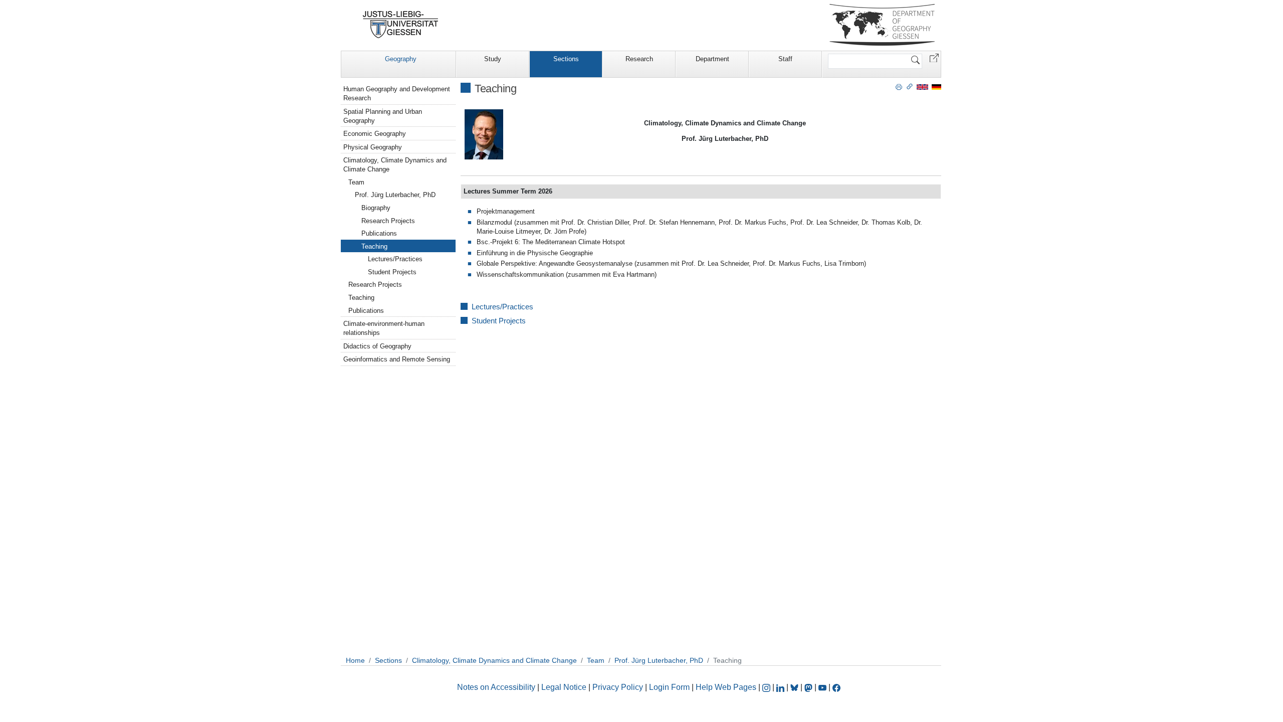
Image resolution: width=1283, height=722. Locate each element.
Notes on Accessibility (497, 687)
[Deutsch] (936, 86)
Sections (566, 59)
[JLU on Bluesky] (795, 687)
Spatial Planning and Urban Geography (382, 116)
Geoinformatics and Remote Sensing (396, 359)
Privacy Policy (617, 687)
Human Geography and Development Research (396, 93)
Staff (785, 59)
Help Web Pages (726, 687)
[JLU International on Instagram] (767, 687)
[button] (934, 57)
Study (492, 59)
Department (712, 59)
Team (356, 182)
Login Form (669, 687)
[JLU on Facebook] (836, 687)
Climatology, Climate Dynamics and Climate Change (395, 164)
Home (355, 660)
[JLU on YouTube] (823, 687)
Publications (379, 233)
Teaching (374, 246)
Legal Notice (563, 687)
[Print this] (899, 86)
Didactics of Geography (377, 346)
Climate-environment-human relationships (383, 328)
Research (639, 59)
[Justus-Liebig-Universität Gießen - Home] (401, 25)
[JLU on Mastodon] (809, 687)
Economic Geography (374, 133)
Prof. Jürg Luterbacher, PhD (395, 195)
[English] (922, 86)
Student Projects (499, 320)
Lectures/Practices (502, 306)
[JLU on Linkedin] (781, 687)
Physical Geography (372, 147)
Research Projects (388, 221)
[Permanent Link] (910, 86)
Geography (400, 59)
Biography (375, 208)
